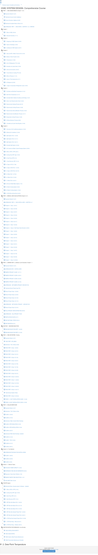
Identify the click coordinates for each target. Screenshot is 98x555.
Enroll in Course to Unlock (49, 551)
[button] (1, 1)
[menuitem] (1, 3)
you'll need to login (54, 549)
